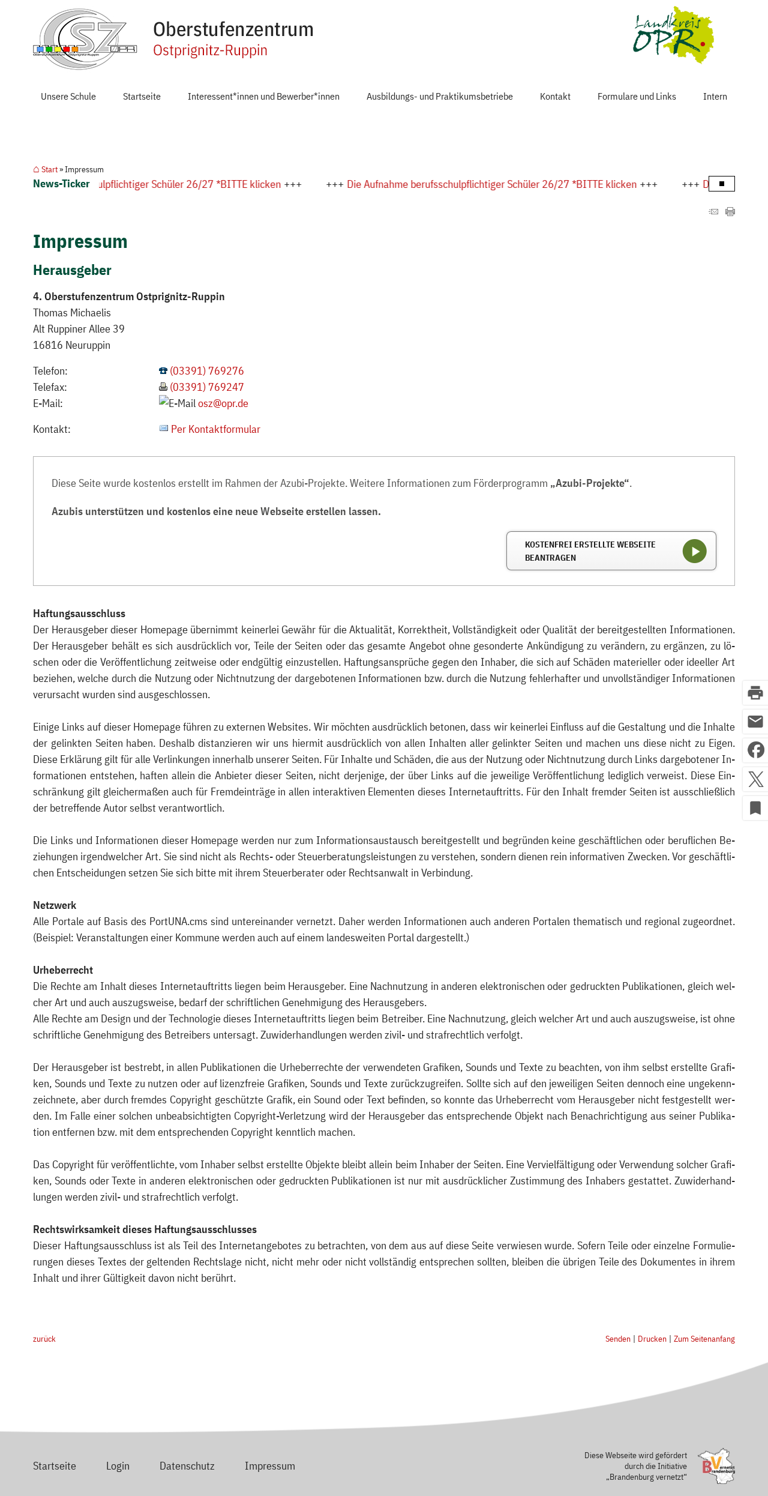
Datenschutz (187, 1466)
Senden (618, 1338)
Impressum (270, 1466)
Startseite (142, 96)
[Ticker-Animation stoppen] (722, 184)
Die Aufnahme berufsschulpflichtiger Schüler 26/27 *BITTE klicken (442, 184)
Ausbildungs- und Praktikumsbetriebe (440, 96)
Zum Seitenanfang (704, 1338)
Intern (715, 96)
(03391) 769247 (207, 387)
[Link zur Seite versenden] (713, 212)
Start (49, 169)
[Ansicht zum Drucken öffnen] (730, 212)
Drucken (652, 1338)
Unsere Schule (68, 96)
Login (118, 1466)
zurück (44, 1338)
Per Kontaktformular (215, 429)
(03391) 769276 (207, 371)
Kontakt (555, 96)
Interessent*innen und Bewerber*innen (264, 96)
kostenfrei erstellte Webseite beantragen (590, 550)
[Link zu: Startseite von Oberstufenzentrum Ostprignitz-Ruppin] (174, 39)
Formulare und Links (637, 96)
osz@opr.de (223, 403)
